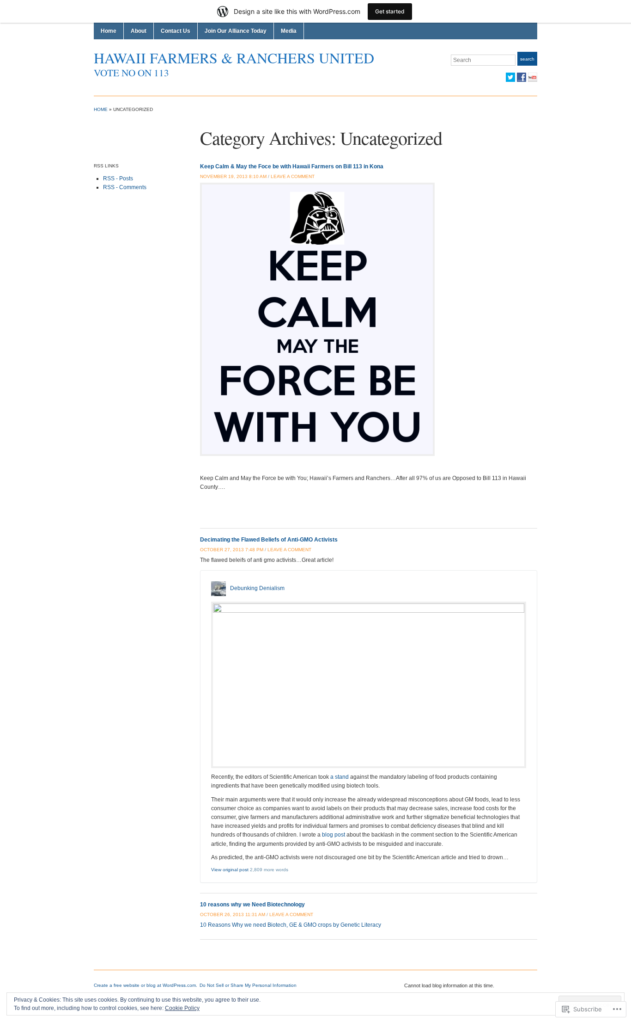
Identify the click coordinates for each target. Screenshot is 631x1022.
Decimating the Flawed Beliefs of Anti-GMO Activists (269, 539)
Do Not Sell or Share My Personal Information (248, 985)
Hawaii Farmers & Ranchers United (234, 58)
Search (527, 59)
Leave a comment (293, 176)
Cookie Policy (182, 1008)
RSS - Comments (124, 187)
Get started (390, 11)
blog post (333, 834)
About (138, 31)
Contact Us (175, 31)
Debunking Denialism (257, 588)
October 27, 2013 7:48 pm (231, 549)
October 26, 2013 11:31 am (232, 914)
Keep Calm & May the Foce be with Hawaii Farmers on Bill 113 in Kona (291, 166)
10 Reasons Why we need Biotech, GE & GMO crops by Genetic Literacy (290, 925)
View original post (230, 869)
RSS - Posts (118, 178)
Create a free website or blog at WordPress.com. (145, 985)
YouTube (532, 77)
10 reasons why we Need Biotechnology (252, 904)
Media (289, 31)
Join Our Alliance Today (236, 31)
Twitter (510, 77)
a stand (339, 777)
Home (108, 31)
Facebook (521, 77)
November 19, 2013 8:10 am (233, 176)
